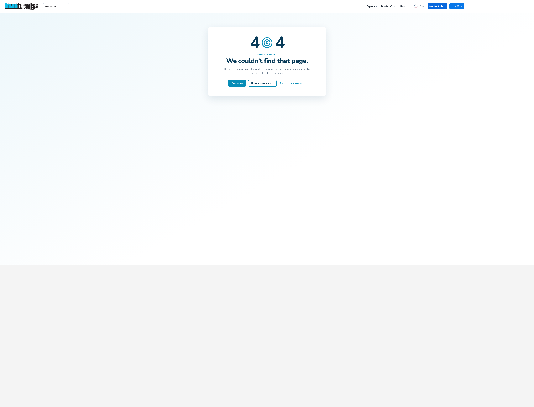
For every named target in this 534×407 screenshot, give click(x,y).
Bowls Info (387, 6)
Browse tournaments (262, 83)
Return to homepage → (292, 83)
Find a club (237, 83)
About (402, 6)
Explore (371, 6)
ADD (457, 6)
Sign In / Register (437, 6)
